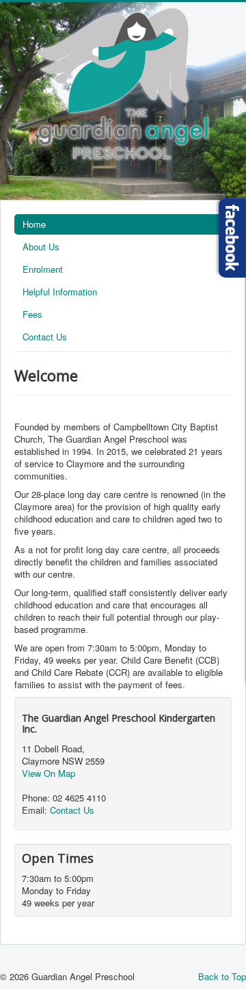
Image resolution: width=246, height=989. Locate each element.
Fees (32, 314)
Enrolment (43, 269)
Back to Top (222, 976)
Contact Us (45, 336)
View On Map (48, 773)
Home (34, 224)
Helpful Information (60, 291)
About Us (41, 246)
